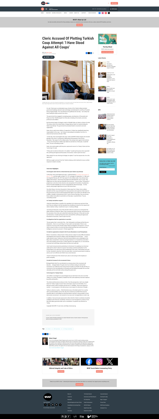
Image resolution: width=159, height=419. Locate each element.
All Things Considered (67, 328)
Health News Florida (110, 72)
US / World (48, 328)
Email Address (103, 167)
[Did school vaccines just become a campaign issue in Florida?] (102, 64)
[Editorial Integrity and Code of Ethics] (60, 361)
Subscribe (79, 25)
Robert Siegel (49, 52)
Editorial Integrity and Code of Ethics (61, 368)
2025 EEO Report (87, 405)
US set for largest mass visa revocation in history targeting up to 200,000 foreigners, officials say (111, 139)
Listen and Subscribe (107, 52)
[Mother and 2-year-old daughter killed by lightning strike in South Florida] (102, 99)
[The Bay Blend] (107, 39)
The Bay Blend (107, 47)
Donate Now (79, 384)
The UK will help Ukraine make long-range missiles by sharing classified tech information (111, 127)
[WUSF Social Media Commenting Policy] (99, 361)
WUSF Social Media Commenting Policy (99, 368)
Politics (108, 61)
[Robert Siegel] (45, 341)
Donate (115, 3)
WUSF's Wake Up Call (79, 20)
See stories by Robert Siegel (56, 347)
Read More (61, 371)
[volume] (46, 9)
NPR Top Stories (57, 328)
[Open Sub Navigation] (44, 12)
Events (71, 12)
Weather (48, 12)
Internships (70, 410)
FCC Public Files (87, 399)
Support (84, 12)
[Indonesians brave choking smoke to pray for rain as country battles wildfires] (102, 116)
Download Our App (104, 396)
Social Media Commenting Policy (74, 405)
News (42, 12)
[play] (43, 9)
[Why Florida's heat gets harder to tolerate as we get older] (102, 88)
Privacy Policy (103, 402)
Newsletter (70, 399)
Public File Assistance (88, 402)
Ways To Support (103, 399)
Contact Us (70, 396)
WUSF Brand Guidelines (104, 405)
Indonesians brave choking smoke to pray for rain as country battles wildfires (111, 116)
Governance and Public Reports (90, 396)
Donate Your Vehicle (88, 410)
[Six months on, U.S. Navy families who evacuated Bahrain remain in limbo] (102, 150)
